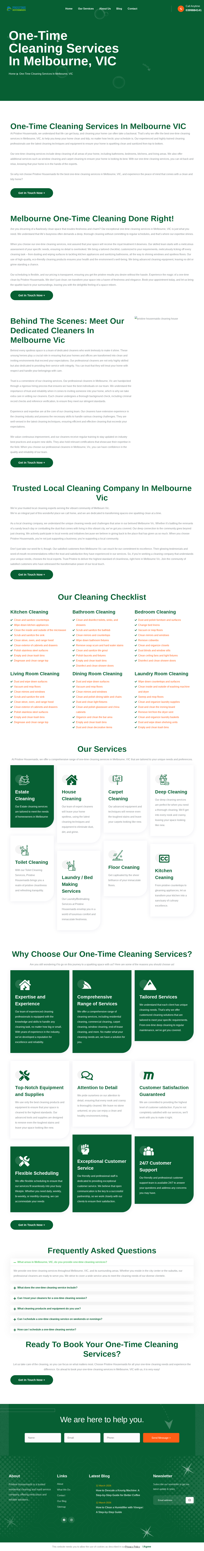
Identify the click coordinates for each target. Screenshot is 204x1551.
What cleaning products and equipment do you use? (49, 1308)
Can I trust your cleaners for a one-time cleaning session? (52, 1298)
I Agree (147, 1546)
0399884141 (194, 10)
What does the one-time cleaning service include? (47, 1287)
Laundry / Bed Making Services (77, 884)
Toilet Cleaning (31, 862)
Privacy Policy (132, 1546)
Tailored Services (158, 996)
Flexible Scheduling (37, 1173)
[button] (102, 1262)
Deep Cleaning (171, 791)
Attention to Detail (97, 1087)
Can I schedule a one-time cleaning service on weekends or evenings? (59, 1319)
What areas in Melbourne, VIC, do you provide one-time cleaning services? (62, 1262)
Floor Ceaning (124, 867)
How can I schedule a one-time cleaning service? (46, 1329)
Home (12, 73)
